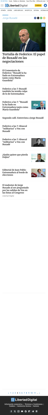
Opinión (3, 10)
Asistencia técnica (24, 406)
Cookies (12, 406)
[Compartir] (35, 18)
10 (32, 393)
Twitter (14, 411)
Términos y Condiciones (34, 404)
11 (35, 393)
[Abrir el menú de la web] (3, 5)
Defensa (36, 10)
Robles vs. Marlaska (19, 1)
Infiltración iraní (40, 1)
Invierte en (28, 10)
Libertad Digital (24, 400)
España (9, 10)
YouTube (22, 411)
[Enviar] (41, 18)
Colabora (38, 5)
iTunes (36, 411)
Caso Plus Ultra (30, 1)
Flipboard (29, 411)
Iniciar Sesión (45, 5)
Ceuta (10, 1)
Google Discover (25, 411)
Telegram (32, 411)
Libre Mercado (18, 10)
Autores (36, 406)
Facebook (11, 411)
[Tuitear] (38, 18)
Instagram (18, 411)
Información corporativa (13, 404)
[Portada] (16, 5)
